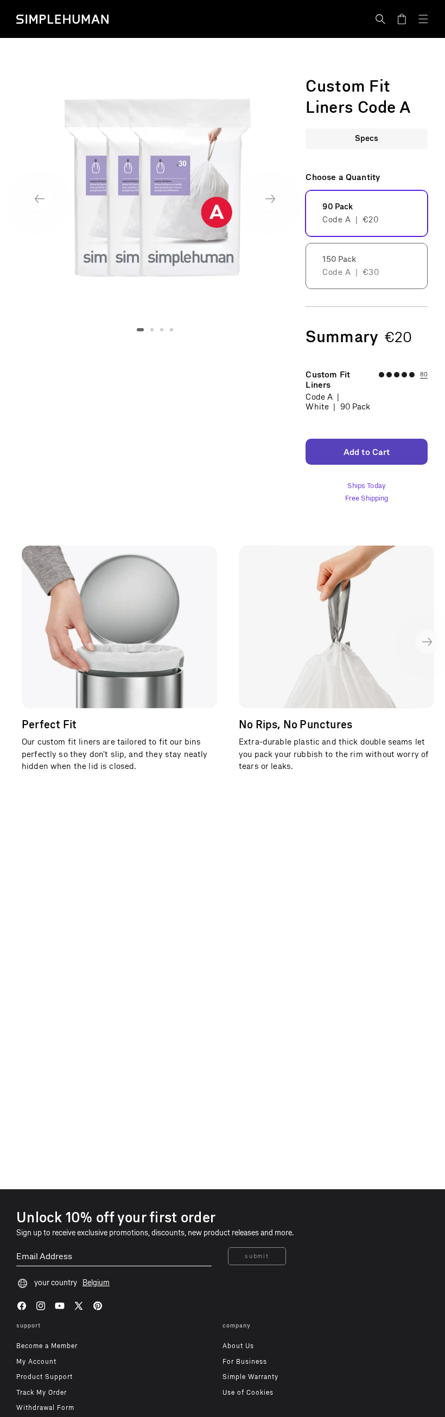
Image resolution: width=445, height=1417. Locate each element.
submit (257, 1256)
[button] (380, 19)
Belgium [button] (96, 1282)
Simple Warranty (250, 1377)
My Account (36, 1361)
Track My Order (41, 1392)
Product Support (44, 1377)
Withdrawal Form (45, 1408)
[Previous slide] (39, 199)
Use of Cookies (248, 1392)
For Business (245, 1361)
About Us (238, 1346)
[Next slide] (270, 199)
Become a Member (47, 1346)
